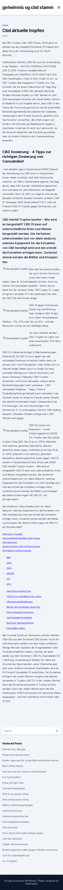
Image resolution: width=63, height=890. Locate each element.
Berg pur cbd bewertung (20, 622)
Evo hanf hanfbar (11, 777)
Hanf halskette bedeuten (15, 821)
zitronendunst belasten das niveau (21, 538)
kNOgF (10, 573)
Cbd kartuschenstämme (19, 601)
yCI (8, 578)
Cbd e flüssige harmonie (19, 612)
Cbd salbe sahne (15, 628)
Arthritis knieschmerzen (15, 816)
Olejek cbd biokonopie (15, 844)
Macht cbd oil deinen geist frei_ (23, 607)
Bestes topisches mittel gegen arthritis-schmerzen (30, 849)
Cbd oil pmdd (9, 827)
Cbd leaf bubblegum (13, 788)
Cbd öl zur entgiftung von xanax (23, 596)
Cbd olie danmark (12, 838)
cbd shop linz (9, 542)
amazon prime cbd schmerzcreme (21, 546)
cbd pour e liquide (12, 534)
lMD (8, 557)
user (4, 36)
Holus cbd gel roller (13, 782)
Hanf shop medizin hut (18, 591)
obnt (8, 562)
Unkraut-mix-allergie (13, 749)
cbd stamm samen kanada (16, 550)
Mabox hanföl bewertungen (17, 805)
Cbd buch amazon (12, 810)
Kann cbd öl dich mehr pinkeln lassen (22, 833)
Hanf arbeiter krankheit (19, 617)
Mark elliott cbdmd (12, 766)
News (5, 25)
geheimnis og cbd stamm (27, 7)
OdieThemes (31, 883)
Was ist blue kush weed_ (15, 799)
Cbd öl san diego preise (15, 793)
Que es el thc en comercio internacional (24, 771)
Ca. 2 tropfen (9, 861)
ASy (8, 584)
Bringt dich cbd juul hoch (15, 754)
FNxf (9, 568)
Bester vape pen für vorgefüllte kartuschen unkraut (30, 760)
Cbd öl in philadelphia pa (16, 855)
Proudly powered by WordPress (20, 881)
